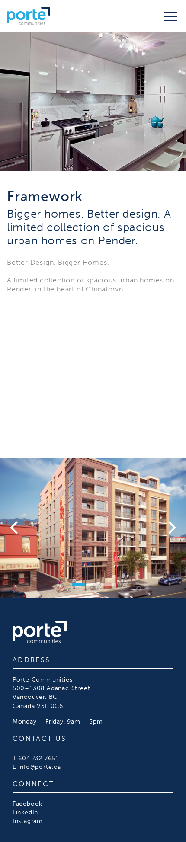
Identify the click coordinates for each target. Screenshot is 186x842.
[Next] (171, 527)
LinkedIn (25, 812)
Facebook (27, 803)
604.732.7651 (38, 758)
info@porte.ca (39, 767)
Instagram (28, 821)
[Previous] (15, 527)
